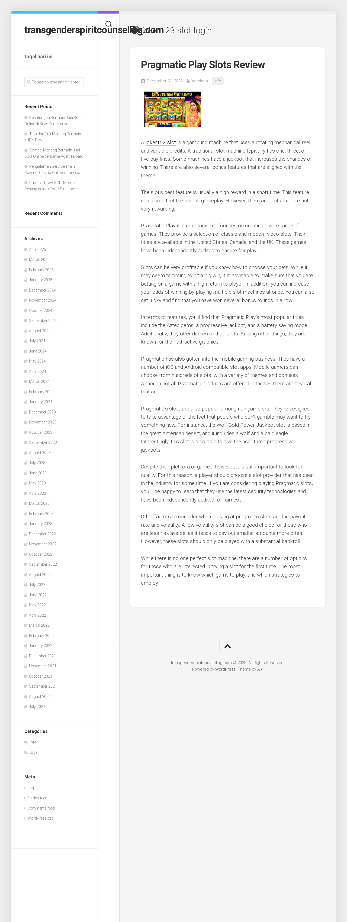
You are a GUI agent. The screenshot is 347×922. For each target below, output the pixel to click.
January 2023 (40, 524)
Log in (32, 788)
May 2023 (37, 483)
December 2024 (42, 290)
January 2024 (40, 402)
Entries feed (37, 798)
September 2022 (43, 564)
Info (33, 742)
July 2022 (37, 585)
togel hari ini (38, 56)
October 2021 (40, 676)
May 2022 (37, 605)
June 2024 (38, 351)
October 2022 (40, 554)
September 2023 (43, 442)
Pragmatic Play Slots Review (203, 65)
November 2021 (42, 666)
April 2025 (37, 249)
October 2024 (40, 310)
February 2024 (41, 392)
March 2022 (39, 625)
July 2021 (37, 706)
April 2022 (37, 615)
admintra (200, 81)
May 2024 (37, 361)
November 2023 (42, 422)
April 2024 (37, 371)
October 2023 (40, 432)
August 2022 (40, 574)
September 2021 (43, 686)
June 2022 (38, 595)
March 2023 (39, 503)
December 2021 (42, 656)
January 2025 (40, 280)
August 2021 (40, 696)
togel (34, 752)
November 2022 (42, 544)
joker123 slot (161, 142)
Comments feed (41, 808)
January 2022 (40, 645)
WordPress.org (40, 818)
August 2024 (40, 331)
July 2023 (37, 463)
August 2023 (40, 453)
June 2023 (38, 473)
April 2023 (37, 493)
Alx (259, 669)
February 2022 (41, 635)
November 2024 (42, 300)
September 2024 (43, 320)
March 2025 (39, 259)
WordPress (225, 669)
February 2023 (41, 514)
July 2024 (37, 341)
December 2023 (42, 412)
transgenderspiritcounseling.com (54, 30)
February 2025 (41, 270)
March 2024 (39, 381)
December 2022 (42, 534)
